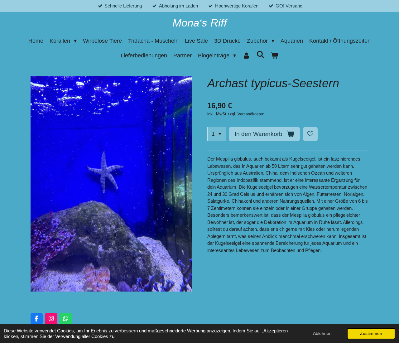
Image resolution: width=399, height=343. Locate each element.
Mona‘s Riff (199, 23)
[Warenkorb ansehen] (274, 55)
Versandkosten (251, 114)
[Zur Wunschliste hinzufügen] (310, 134)
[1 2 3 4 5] (216, 134)
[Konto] (246, 55)
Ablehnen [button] (322, 333)
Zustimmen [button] (371, 333)
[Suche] (260, 54)
